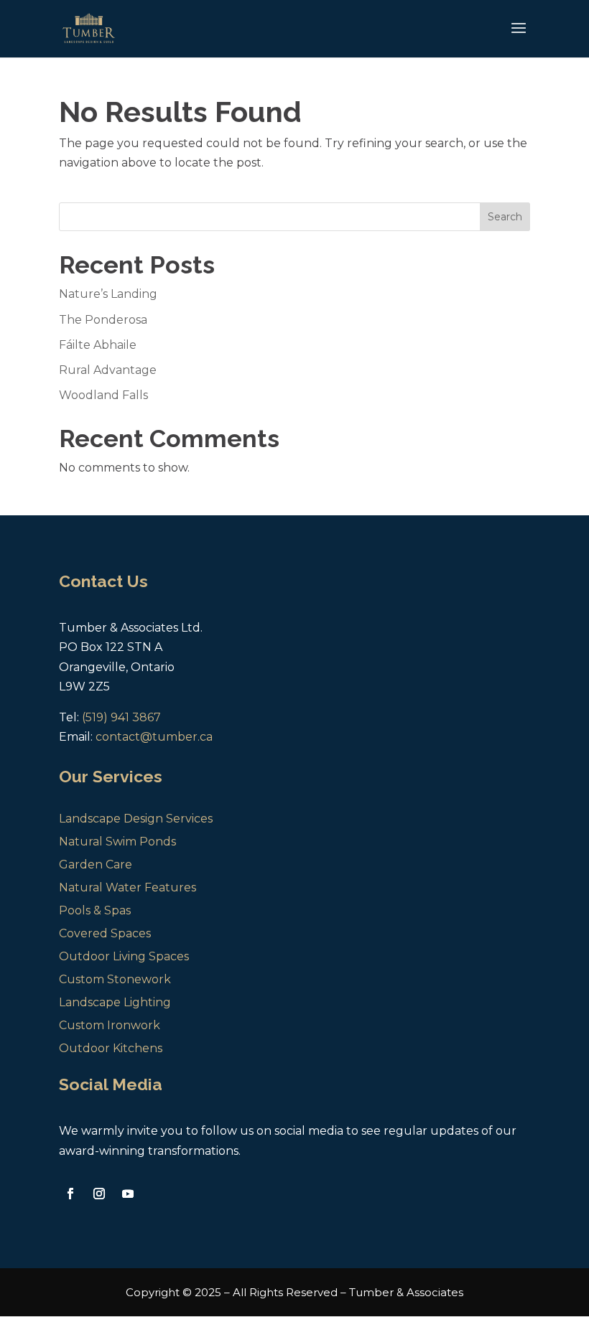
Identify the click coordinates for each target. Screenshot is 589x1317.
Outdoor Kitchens (110, 1048)
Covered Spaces (105, 933)
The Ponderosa (103, 320)
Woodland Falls (103, 395)
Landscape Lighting (115, 1002)
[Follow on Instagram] (99, 1193)
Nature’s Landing (108, 294)
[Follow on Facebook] (70, 1193)
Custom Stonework (115, 979)
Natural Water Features (127, 887)
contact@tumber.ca (154, 737)
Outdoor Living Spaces (124, 956)
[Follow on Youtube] (127, 1193)
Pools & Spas (95, 910)
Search (505, 216)
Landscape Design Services (136, 818)
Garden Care (95, 864)
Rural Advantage (108, 370)
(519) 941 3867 (121, 717)
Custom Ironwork (109, 1025)
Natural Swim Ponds (117, 841)
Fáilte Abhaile (97, 345)
